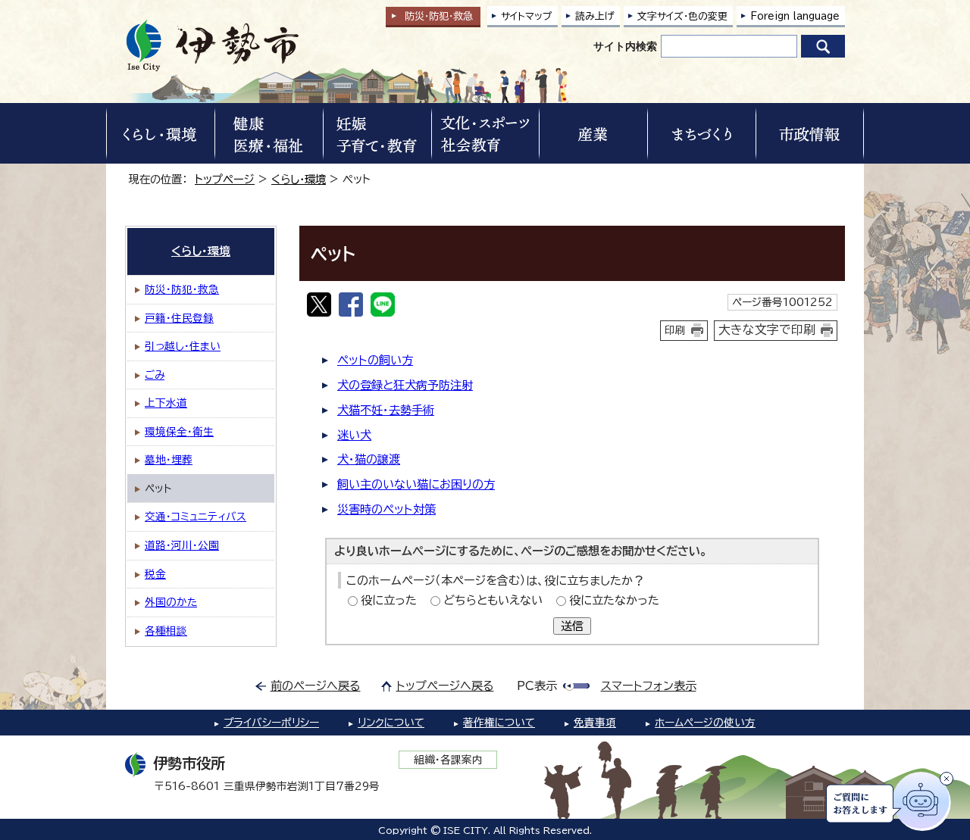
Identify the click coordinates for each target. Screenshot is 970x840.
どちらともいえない (493, 600)
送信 (572, 626)
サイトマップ (526, 16)
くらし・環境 (298, 179)
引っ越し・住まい (183, 346)
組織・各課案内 (448, 759)
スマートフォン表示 (648, 686)
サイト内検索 (625, 46)
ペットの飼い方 (375, 360)
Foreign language (795, 16)
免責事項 (595, 722)
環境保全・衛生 (179, 431)
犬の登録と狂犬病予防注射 (405, 385)
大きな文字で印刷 (766, 329)
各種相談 (166, 631)
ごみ (154, 375)
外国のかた (171, 602)
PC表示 (537, 686)
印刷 (675, 330)
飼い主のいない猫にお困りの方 (416, 484)
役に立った (389, 600)
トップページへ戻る (445, 686)
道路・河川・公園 (182, 545)
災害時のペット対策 (386, 509)
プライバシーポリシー (271, 722)
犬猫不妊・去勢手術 (385, 410)
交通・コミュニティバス (195, 516)
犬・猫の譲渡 (368, 459)
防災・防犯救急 (439, 16)
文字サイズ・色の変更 (682, 16)
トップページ (225, 179)
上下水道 (166, 403)
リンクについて (391, 722)
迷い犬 (354, 435)
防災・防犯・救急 (182, 289)
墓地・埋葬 (168, 459)
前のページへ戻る (316, 686)
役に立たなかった (614, 600)
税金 (155, 574)
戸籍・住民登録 (179, 318)
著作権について (499, 722)
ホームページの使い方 (705, 722)
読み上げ (595, 16)
